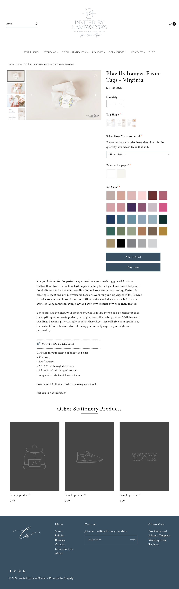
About (59, 553)
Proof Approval (157, 531)
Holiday (97, 52)
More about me (64, 549)
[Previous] (32, 95)
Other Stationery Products (89, 408)
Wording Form (157, 540)
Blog (152, 52)
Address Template (159, 535)
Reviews (153, 544)
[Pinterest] (15, 571)
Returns (60, 540)
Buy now (133, 267)
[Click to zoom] (95, 76)
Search (59, 531)
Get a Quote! (117, 52)
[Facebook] (10, 571)
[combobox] (22, 23)
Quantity (111, 97)
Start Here (31, 52)
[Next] (95, 95)
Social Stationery (74, 52)
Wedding (50, 52)
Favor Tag (22, 64)
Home (11, 64)
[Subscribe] (132, 539)
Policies (60, 535)
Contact (137, 52)
